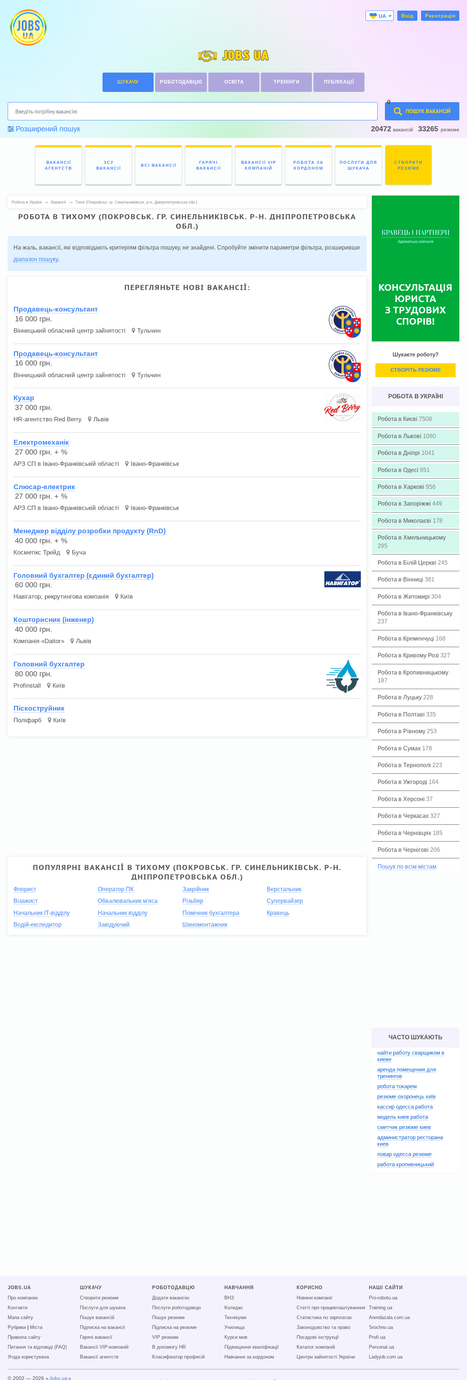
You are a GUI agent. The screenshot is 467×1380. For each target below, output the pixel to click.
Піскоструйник (39, 708)
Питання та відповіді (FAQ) (37, 1347)
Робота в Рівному (402, 731)
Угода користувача (28, 1357)
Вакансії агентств (99, 1357)
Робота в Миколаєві (405, 521)
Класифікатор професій (178, 1357)
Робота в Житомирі (404, 597)
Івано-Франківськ (155, 463)
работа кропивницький (405, 1164)
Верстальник (284, 889)
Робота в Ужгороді (403, 782)
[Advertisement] (187, 793)
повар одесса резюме (404, 1154)
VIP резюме (165, 1337)
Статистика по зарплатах (324, 1317)
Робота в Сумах (400, 748)
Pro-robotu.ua (383, 1297)
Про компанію (23, 1297)
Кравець (278, 913)
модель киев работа (402, 1117)
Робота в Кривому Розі (409, 655)
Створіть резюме (415, 370)
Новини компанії (314, 1297)
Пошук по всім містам (407, 866)
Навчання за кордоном (249, 1357)
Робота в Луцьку (400, 697)
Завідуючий (114, 924)
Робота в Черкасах (404, 816)
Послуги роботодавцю (176, 1307)
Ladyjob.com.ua (385, 1357)
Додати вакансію (170, 1297)
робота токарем (397, 1086)
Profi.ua (377, 1337)
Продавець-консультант (55, 309)
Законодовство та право (323, 1327)
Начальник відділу (122, 913)
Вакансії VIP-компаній (104, 1347)
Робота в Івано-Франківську (415, 613)
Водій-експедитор (37, 924)
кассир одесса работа (405, 1106)
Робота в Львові (400, 436)
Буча (79, 552)
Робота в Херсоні (402, 799)
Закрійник (195, 889)
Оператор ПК (116, 889)
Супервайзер (285, 901)
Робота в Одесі (399, 470)
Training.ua (380, 1307)
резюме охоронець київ (406, 1096)
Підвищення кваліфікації (251, 1347)
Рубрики (17, 1327)
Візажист (25, 901)
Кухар (23, 398)
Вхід (407, 16)
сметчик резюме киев (404, 1127)
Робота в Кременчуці (407, 638)
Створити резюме (99, 1297)
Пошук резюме (168, 1317)
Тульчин (149, 330)
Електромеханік (41, 442)
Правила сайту (24, 1337)
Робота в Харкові (402, 487)
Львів (101, 419)
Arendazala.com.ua (389, 1317)
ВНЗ (229, 1297)
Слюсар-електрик (44, 487)
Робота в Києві (398, 419)
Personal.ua (381, 1347)
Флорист (24, 889)
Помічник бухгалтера (210, 913)
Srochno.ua (381, 1327)
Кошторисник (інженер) (53, 619)
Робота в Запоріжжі (405, 503)
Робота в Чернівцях (405, 833)
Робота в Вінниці (401, 579)
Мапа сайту (20, 1317)
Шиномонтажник (204, 924)
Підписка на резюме (174, 1327)
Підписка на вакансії (102, 1327)
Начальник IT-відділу (41, 913)
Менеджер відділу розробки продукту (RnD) (89, 531)
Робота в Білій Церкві (408, 563)
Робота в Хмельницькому (412, 537)
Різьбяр (192, 901)
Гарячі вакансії (96, 1337)
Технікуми (235, 1317)
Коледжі (233, 1307)
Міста (36, 1327)
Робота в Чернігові (404, 850)
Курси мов (235, 1337)
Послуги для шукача (103, 1307)
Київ (126, 596)
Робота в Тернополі (405, 765)
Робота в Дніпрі (399, 453)
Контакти (17, 1307)
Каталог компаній (316, 1347)
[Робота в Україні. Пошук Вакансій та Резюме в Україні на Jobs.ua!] (28, 27)
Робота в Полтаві (402, 714)
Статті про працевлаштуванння (331, 1307)
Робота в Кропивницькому (413, 672)
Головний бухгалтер (49, 664)
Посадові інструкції (318, 1337)
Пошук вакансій (97, 1317)
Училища (234, 1327)
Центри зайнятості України (326, 1357)
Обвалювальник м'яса (128, 901)
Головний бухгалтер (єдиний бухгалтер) (83, 575)
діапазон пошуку (35, 259)
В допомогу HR (169, 1347)
